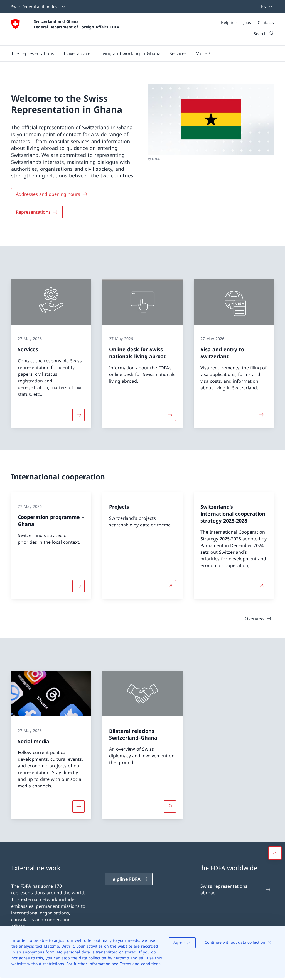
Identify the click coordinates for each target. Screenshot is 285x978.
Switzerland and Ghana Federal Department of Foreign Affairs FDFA (77, 24)
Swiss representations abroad (223, 889)
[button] (33, 53)
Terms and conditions (140, 963)
